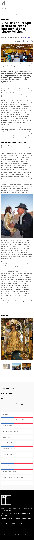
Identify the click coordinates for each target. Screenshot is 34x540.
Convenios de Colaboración (9, 448)
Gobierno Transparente (8, 454)
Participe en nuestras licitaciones (10, 431)
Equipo (3, 398)
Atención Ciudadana (7, 519)
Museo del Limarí (25, 37)
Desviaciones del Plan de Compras (11, 483)
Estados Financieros (7, 425)
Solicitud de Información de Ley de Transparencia (14, 460)
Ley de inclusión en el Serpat (9, 471)
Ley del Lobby (6, 414)
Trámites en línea (7, 466)
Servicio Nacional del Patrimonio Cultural (13, 524)
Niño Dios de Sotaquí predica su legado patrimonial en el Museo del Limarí (16, 27)
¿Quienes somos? (7, 389)
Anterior (2, 338)
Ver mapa (8, 510)
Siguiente (31, 338)
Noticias (6, 12)
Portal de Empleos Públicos (9, 443)
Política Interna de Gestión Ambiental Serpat (13, 477)
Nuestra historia (7, 393)
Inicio (2, 12)
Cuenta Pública (6, 437)
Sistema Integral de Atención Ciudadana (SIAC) (13, 420)
